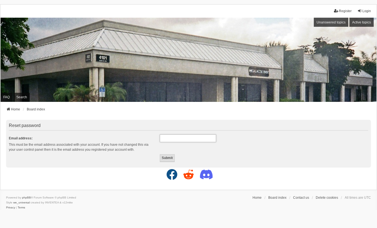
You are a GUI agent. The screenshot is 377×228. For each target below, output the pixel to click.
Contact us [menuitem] (301, 198)
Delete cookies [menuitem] (327, 198)
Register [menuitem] (345, 11)
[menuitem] (10, 207)
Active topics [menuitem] (361, 22)
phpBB (26, 197)
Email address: (21, 138)
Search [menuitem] (21, 97)
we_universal (21, 202)
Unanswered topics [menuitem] (331, 22)
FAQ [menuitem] (6, 97)
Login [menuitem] (366, 11)
